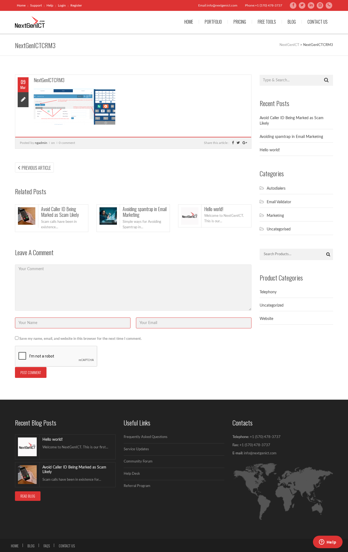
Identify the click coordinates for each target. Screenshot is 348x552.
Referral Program (137, 486)
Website (266, 319)
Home (21, 5)
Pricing (240, 21)
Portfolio (213, 21)
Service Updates (136, 449)
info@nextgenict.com (260, 453)
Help (49, 5)
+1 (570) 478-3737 (265, 437)
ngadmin (41, 142)
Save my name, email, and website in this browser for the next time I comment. (80, 339)
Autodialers (276, 188)
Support (36, 5)
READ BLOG (27, 496)
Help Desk (132, 474)
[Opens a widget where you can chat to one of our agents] (328, 542)
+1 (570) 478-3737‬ (254, 445)
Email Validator (279, 202)
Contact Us (317, 21)
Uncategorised (279, 229)
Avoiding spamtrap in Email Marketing (145, 211)
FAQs (47, 545)
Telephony (268, 292)
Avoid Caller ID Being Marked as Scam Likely (60, 211)
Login (62, 5)
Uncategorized (272, 305)
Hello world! (213, 208)
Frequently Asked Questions (145, 437)
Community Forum (138, 461)
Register (76, 5)
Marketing (275, 216)
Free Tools (267, 21)
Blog (292, 21)
